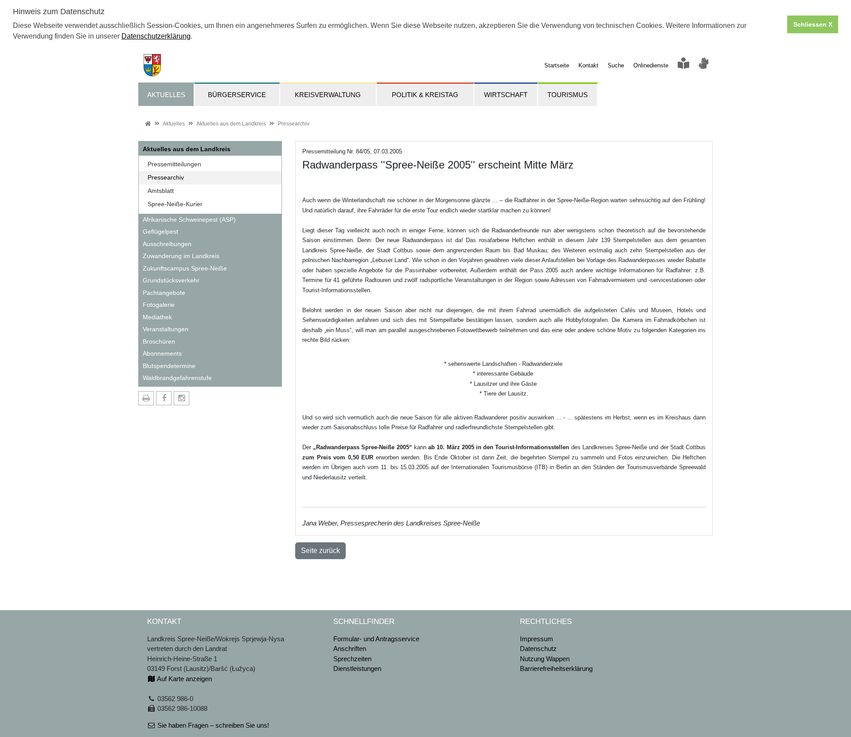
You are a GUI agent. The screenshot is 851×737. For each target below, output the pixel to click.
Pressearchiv (293, 124)
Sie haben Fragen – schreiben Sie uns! (212, 725)
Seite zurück (320, 550)
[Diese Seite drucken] (146, 398)
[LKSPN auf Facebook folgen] (164, 398)
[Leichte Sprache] (683, 65)
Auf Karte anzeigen (184, 678)
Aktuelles (174, 124)
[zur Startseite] (149, 64)
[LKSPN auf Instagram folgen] (181, 398)
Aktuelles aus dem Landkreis (231, 124)
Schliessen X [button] (812, 24)
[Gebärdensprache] (703, 65)
